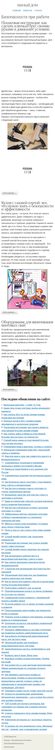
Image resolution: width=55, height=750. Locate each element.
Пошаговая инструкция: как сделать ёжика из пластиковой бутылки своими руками (24, 429)
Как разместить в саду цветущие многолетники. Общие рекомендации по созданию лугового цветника (26, 668)
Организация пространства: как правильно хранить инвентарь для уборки (24, 576)
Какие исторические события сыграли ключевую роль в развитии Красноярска (27, 503)
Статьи (38, 10)
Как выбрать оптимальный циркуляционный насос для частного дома (24, 638)
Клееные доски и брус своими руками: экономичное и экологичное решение (21, 422)
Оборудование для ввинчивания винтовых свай (27, 323)
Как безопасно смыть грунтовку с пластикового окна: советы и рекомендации (26, 483)
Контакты (7, 740)
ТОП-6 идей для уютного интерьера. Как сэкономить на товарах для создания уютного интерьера (24, 706)
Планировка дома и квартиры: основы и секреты (28, 446)
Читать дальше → (9, 193)
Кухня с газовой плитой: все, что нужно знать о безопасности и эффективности (27, 206)
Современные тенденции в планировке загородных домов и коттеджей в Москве (22, 464)
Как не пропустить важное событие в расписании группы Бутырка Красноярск (27, 583)
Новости (27, 10)
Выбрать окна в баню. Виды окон (21, 655)
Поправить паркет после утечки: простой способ (28, 690)
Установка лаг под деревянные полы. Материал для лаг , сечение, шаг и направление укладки (26, 727)
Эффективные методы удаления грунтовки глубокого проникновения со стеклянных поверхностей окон (24, 517)
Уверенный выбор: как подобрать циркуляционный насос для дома (19, 644)
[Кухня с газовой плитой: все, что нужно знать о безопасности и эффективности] (27, 289)
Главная (16, 10)
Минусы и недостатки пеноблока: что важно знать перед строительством (24, 525)
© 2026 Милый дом (10, 736)
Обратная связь (9, 747)
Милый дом (27, 5)
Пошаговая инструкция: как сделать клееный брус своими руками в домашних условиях (25, 26)
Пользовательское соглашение (21, 740)
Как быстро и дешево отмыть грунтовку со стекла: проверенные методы (24, 490)
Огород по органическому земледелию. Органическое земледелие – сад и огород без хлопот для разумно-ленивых (27, 697)
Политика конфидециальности (14, 743)
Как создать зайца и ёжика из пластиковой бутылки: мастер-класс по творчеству (23, 435)
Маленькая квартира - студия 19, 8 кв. (22, 404)
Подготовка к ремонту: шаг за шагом (23, 587)
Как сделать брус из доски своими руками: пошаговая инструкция (23, 416)
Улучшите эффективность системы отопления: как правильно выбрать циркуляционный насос (26, 631)
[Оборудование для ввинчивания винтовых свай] (27, 372)
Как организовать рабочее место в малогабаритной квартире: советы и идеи (22, 557)
